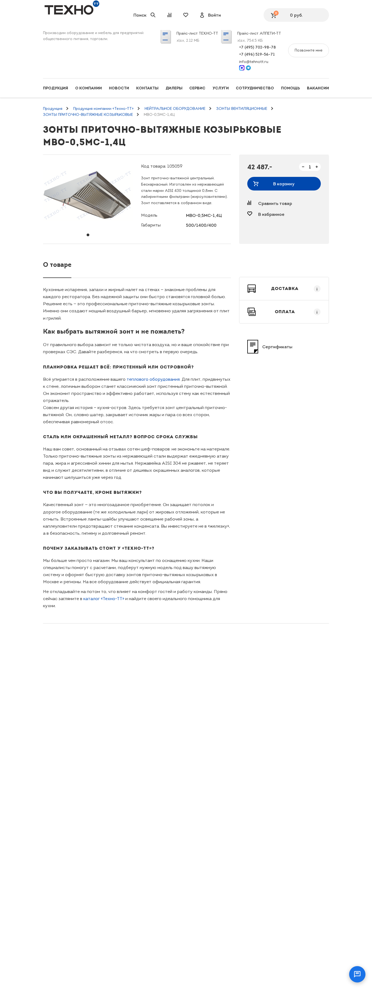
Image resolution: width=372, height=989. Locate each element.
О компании (88, 88)
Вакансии (318, 88)
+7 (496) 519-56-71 (257, 54)
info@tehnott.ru (253, 61)
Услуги (220, 88)
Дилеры (174, 88)
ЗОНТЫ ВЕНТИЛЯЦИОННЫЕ (241, 108)
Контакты (147, 88)
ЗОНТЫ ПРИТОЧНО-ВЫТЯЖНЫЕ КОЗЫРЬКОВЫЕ (88, 114)
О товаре (57, 264)
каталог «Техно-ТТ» (103, 598)
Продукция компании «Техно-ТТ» (103, 108)
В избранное (271, 214)
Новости (119, 88)
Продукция (55, 88)
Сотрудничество (255, 88)
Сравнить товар (275, 203)
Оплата (296, 312)
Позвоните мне (308, 50)
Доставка (294, 289)
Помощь (290, 88)
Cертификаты (277, 346)
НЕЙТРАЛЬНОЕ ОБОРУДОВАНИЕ (175, 108)
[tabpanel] (88, 195)
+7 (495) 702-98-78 (257, 47)
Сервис (197, 88)
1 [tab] (88, 235)
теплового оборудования (153, 379)
